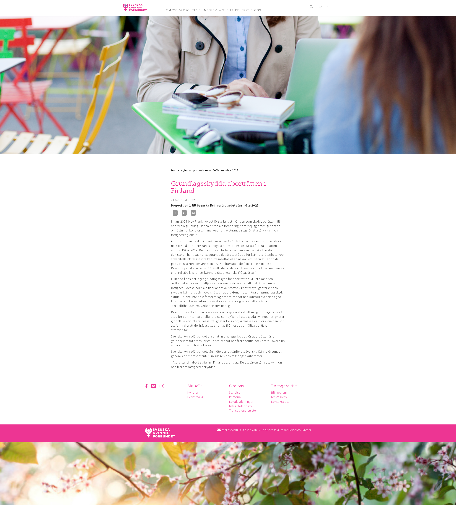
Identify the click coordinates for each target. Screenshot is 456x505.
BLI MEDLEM (208, 10)
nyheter (186, 170)
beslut (175, 170)
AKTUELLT (226, 10)
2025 (216, 170)
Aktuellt (194, 385)
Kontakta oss (280, 402)
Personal (235, 397)
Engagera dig (284, 385)
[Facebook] (175, 213)
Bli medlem (279, 392)
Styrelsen (235, 392)
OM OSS (171, 10)
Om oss (236, 385)
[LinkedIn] (184, 213)
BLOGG (256, 10)
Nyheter (192, 392)
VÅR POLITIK (188, 10)
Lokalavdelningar (241, 402)
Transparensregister (243, 410)
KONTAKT (242, 10)
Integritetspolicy (240, 406)
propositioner (202, 170)
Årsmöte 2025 (229, 170)
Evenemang (195, 397)
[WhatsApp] (193, 213)
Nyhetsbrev (279, 397)
